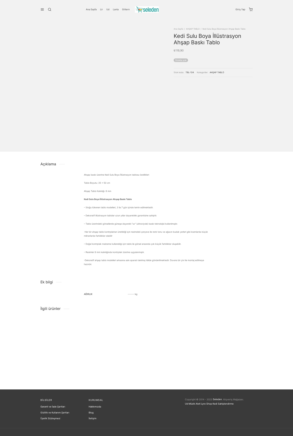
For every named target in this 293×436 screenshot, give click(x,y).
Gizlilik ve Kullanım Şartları (54, 412)
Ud (107, 9)
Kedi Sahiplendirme (223, 403)
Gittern (126, 9)
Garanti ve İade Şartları (52, 406)
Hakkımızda (95, 406)
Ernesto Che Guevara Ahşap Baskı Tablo (170, 371)
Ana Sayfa (91, 9)
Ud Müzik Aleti (193, 403)
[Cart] (251, 9)
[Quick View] (70, 360)
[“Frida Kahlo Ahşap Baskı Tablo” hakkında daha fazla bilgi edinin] (222, 360)
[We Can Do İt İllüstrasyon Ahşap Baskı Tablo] (65, 343)
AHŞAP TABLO (193, 29)
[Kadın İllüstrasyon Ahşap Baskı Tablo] (119, 343)
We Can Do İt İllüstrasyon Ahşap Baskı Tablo (64, 371)
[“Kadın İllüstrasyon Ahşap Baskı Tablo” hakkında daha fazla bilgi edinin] (114, 360)
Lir (101, 9)
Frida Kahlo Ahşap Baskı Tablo (219, 371)
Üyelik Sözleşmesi (50, 418)
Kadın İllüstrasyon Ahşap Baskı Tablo (114, 371)
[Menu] (42, 9)
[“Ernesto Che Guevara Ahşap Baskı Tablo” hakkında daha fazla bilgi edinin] (168, 360)
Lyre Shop (206, 403)
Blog (91, 412)
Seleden (217, 399)
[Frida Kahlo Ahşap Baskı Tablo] (228, 343)
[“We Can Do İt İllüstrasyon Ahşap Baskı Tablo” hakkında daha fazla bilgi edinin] (60, 360)
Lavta (116, 9)
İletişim (92, 418)
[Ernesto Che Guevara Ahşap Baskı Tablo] (173, 343)
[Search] (49, 9)
